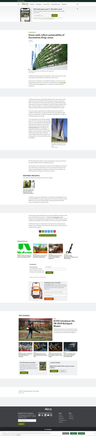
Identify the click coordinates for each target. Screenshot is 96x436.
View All (63, 371)
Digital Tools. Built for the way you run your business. (62, 366)
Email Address (49, 266)
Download (24, 372)
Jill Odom (30, 40)
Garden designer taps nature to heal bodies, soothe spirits (40, 256)
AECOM (44, 127)
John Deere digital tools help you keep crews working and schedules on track (29, 192)
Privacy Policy (44, 18)
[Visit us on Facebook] (39, 415)
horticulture (56, 217)
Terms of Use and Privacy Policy (50, 17)
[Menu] (18, 4)
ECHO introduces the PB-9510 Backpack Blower (64, 323)
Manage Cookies (65, 433)
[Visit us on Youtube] (48, 415)
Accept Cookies (81, 433)
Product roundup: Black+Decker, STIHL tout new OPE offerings (71, 257)
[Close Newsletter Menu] (77, 8)
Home (55, 318)
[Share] (46, 231)
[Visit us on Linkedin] (45, 415)
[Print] (40, 231)
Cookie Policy (18, 434)
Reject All (73, 433)
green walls (63, 82)
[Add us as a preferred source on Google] (43, 231)
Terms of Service (49, 18)
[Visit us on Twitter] (42, 415)
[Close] (94, 433)
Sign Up (21, 424)
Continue (49, 272)
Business (19, 254)
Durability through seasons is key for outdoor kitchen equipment (55, 257)
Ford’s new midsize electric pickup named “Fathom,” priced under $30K (70, 355)
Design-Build (32, 32)
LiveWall (41, 84)
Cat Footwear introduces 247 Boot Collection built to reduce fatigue (55, 355)
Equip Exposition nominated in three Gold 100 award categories (25, 355)
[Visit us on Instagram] (51, 415)
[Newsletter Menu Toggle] (77, 4)
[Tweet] (52, 231)
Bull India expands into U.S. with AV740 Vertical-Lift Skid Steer (40, 355)
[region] (48, 433)
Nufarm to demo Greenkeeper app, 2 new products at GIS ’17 (24, 256)
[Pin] (54, 231)
